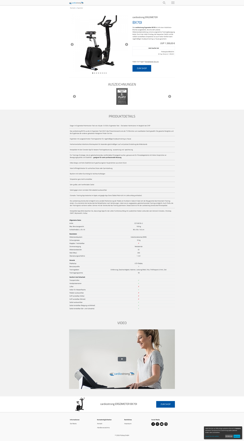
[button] (72, 44)
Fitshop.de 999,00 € (166, 52)
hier (111, 133)
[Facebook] (153, 424)
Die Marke (73, 423)
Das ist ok (237, 436)
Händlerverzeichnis (103, 427)
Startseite (72, 8)
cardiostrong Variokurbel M (151, 205)
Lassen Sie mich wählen (212, 436)
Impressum (127, 423)
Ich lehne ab (229, 436)
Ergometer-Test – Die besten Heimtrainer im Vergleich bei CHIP (129, 125)
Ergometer (80, 8)
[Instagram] (158, 424)
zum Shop (142, 68)
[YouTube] (162, 424)
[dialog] (223, 432)
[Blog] (166, 424)
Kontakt (99, 423)
